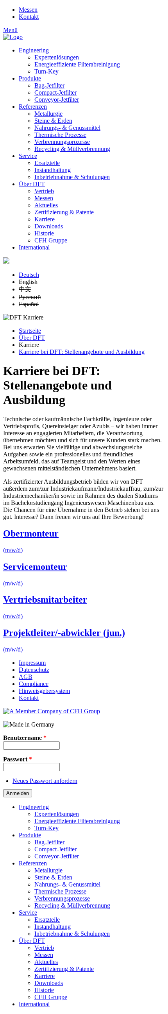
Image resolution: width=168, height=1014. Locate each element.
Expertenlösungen (56, 57)
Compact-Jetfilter (55, 92)
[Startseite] (13, 37)
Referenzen (33, 106)
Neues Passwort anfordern (45, 780)
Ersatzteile (47, 163)
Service (28, 156)
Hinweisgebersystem (44, 690)
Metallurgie (48, 113)
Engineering (34, 50)
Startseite (30, 330)
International (34, 247)
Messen (28, 9)
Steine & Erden (53, 120)
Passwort (17, 759)
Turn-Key (46, 71)
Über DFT (32, 184)
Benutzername (24, 737)
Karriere (44, 219)
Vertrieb (44, 191)
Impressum (32, 662)
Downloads (48, 226)
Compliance (33, 683)
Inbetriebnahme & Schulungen (72, 177)
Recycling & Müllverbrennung (72, 148)
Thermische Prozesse (60, 134)
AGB (25, 676)
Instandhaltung (52, 170)
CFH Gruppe (50, 240)
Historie (44, 233)
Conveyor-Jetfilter (56, 99)
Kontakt (29, 16)
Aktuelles (46, 205)
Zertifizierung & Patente (64, 212)
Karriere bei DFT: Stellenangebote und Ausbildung (82, 351)
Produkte (30, 78)
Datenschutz (34, 669)
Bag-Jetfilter (49, 85)
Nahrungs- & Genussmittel (67, 127)
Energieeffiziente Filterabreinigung (77, 64)
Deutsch (29, 274)
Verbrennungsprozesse (62, 141)
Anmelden (17, 793)
